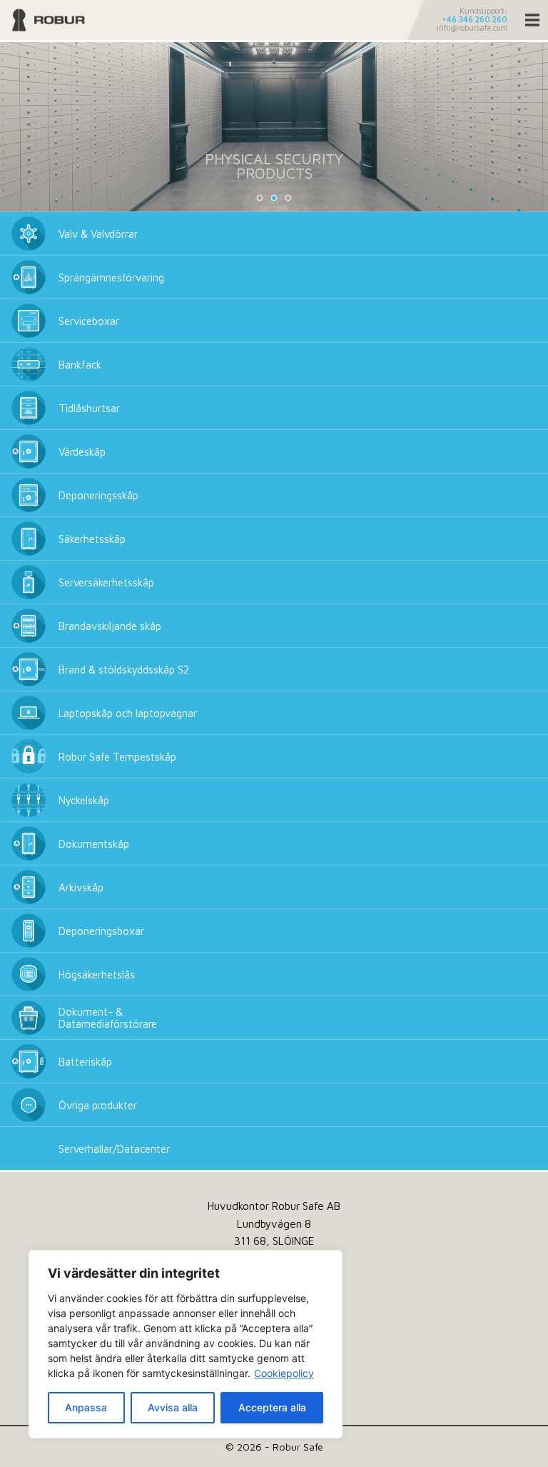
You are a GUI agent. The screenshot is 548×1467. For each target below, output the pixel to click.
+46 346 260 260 (474, 19)
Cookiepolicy (284, 1373)
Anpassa (86, 1407)
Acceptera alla (272, 1407)
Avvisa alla (173, 1407)
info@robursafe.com (472, 28)
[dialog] (185, 1344)
